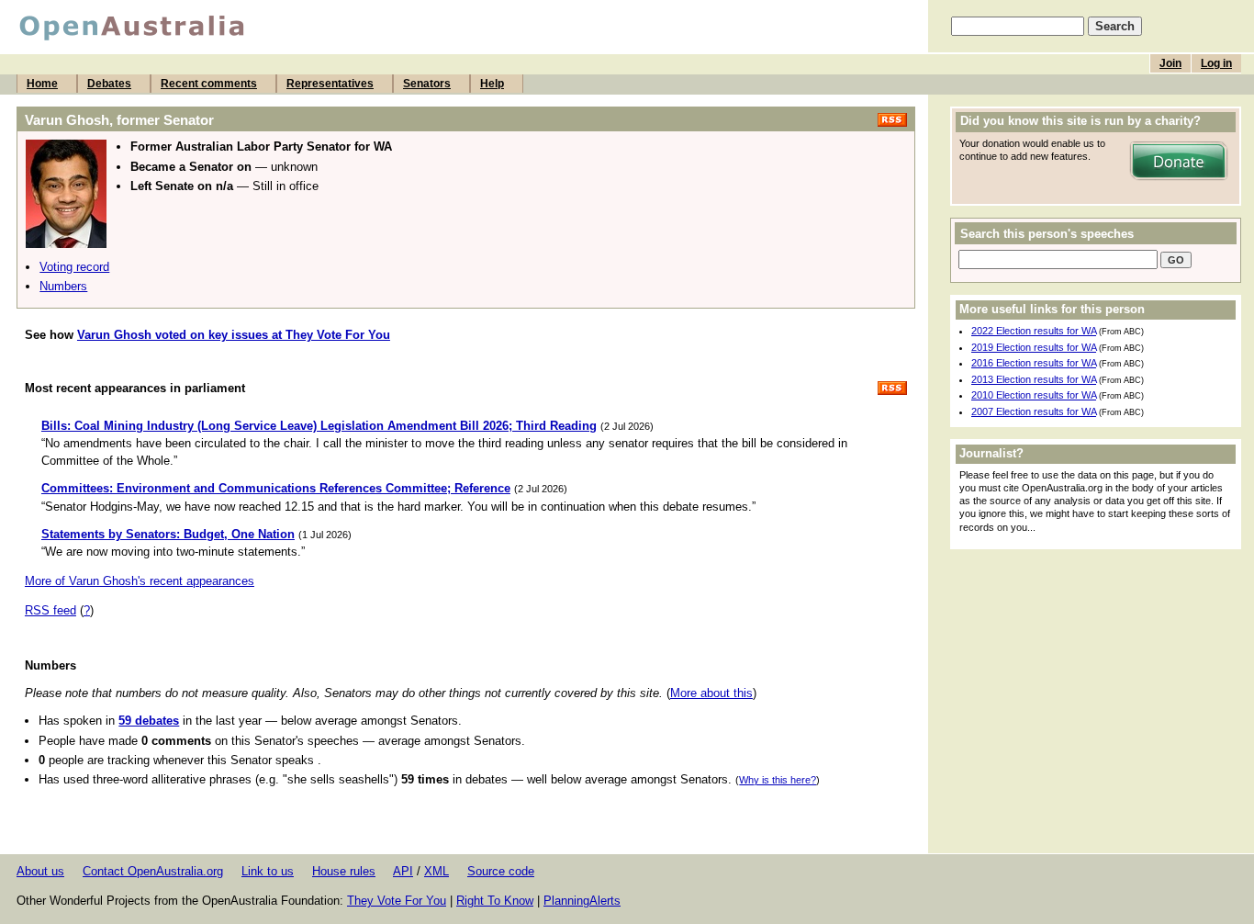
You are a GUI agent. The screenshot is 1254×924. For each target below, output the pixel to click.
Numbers (63, 286)
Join (1170, 63)
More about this (711, 693)
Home (42, 83)
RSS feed (50, 610)
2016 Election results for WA (1033, 362)
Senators (427, 83)
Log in (1216, 63)
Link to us (267, 871)
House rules (343, 871)
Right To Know (494, 900)
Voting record (74, 267)
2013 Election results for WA (1033, 379)
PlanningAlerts (582, 900)
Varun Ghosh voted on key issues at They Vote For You (233, 335)
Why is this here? (777, 779)
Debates (109, 83)
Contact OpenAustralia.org (153, 871)
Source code (500, 871)
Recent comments (209, 83)
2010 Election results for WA (1033, 394)
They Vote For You (396, 900)
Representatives (330, 83)
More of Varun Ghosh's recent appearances (139, 581)
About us (40, 871)
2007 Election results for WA (1033, 411)
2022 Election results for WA (1033, 330)
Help (492, 83)
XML (436, 871)
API (403, 871)
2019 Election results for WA (1033, 347)
